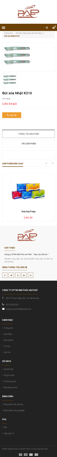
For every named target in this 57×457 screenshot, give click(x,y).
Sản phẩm (8, 340)
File (5, 427)
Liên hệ (6, 352)
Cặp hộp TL (8, 433)
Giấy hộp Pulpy (28, 211)
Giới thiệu (7, 334)
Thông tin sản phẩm (28, 134)
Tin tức (6, 346)
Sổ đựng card (9, 381)
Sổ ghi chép (8, 375)
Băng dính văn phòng (13, 404)
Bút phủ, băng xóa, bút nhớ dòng (29, 33)
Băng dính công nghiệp (14, 410)
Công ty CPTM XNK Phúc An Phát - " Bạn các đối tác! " (26, 254)
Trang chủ (9, 33)
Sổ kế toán (8, 369)
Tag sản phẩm (28, 143)
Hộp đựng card (10, 387)
